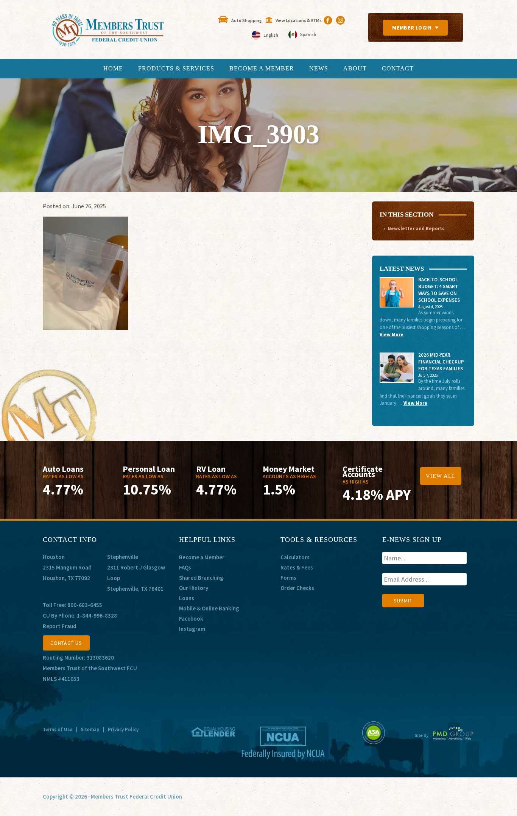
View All (441, 476)
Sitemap (90, 729)
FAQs (185, 567)
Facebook (191, 618)
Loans (186, 598)
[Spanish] (302, 35)
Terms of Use (57, 729)
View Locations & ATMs (299, 20)
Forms (288, 577)
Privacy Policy (123, 729)
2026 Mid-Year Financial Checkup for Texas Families (441, 362)
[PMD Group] (444, 739)
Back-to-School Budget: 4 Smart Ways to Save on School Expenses (439, 289)
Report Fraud (59, 626)
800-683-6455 (84, 604)
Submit (403, 600)
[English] (265, 35)
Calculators (295, 557)
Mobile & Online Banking (209, 608)
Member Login (411, 27)
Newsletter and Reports (416, 228)
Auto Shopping (246, 20)
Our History (193, 587)
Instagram (192, 628)
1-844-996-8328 (97, 615)
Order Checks (297, 587)
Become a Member (201, 557)
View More (391, 334)
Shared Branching (201, 577)
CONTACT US (66, 643)
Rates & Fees (296, 567)
